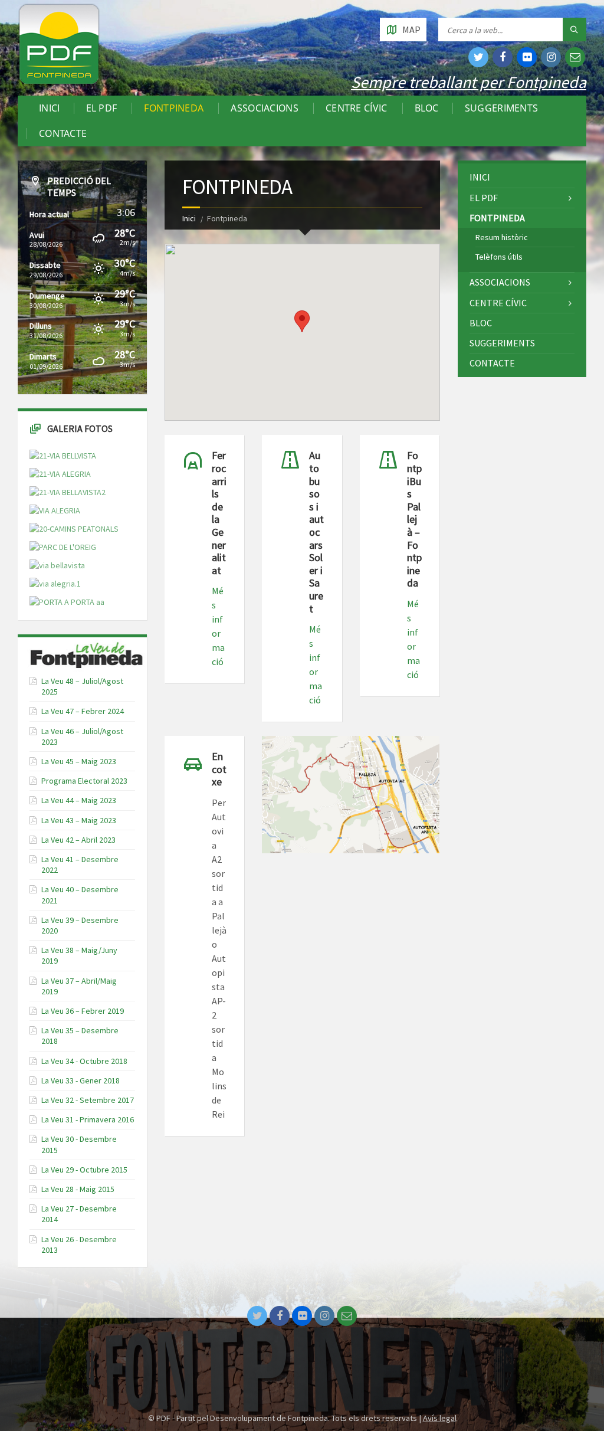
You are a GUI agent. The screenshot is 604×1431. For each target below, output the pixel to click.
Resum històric (501, 237)
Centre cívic (357, 108)
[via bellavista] (57, 565)
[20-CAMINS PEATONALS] (74, 529)
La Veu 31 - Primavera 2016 (87, 1119)
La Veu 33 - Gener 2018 (80, 1080)
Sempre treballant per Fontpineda (468, 82)
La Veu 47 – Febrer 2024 (82, 711)
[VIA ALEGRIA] (54, 511)
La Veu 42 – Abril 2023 (78, 839)
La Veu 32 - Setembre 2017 (87, 1100)
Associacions (264, 108)
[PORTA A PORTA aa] (66, 602)
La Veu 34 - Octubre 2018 (84, 1061)
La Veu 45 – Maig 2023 (78, 761)
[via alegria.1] (55, 584)
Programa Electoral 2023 (84, 780)
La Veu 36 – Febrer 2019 (82, 1011)
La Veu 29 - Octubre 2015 (84, 1169)
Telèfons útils (499, 256)
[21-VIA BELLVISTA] (62, 456)
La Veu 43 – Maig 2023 (78, 820)
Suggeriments (502, 108)
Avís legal (440, 1418)
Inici (49, 108)
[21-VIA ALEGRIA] (60, 474)
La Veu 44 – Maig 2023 (78, 800)
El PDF (101, 108)
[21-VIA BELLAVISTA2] (67, 492)
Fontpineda (173, 108)
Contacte (63, 133)
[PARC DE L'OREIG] (62, 547)
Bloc (427, 108)
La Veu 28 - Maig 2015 (77, 1189)
